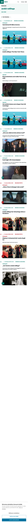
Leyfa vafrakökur (14, 519)
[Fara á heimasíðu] (5, 2)
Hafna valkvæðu (14, 516)
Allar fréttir (3, 12)
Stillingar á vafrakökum (14, 513)
